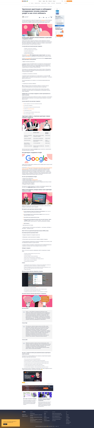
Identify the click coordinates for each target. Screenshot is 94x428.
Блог (22, 6)
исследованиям (28, 58)
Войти (65, 1)
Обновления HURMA (58, 3)
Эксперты (67, 416)
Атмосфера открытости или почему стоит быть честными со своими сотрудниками (44, 399)
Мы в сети (45, 419)
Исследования (68, 417)
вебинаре (43, 20)
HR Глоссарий (67, 423)
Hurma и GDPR (54, 420)
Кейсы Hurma (67, 420)
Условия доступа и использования (56, 419)
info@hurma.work (25, 416)
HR (29, 3)
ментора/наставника (31, 108)
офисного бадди (35, 179)
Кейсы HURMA (53, 3)
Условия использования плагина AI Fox (57, 417)
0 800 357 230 (24, 414)
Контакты (45, 416)
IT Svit (49, 426)
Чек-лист (23, 382)
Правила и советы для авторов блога (56, 413)
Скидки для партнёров (47, 420)
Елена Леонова (26, 16)
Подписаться (46, 388)
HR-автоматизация (32, 413)
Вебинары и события (46, 417)
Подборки (49, 3)
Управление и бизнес (37, 3)
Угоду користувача (60, 24)
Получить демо (69, 1)
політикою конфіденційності (12, 421)
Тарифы (45, 413)
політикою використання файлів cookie (8, 422)
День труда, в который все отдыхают (29, 398)
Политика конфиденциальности (56, 416)
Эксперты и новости (43, 3)
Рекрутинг (32, 3)
